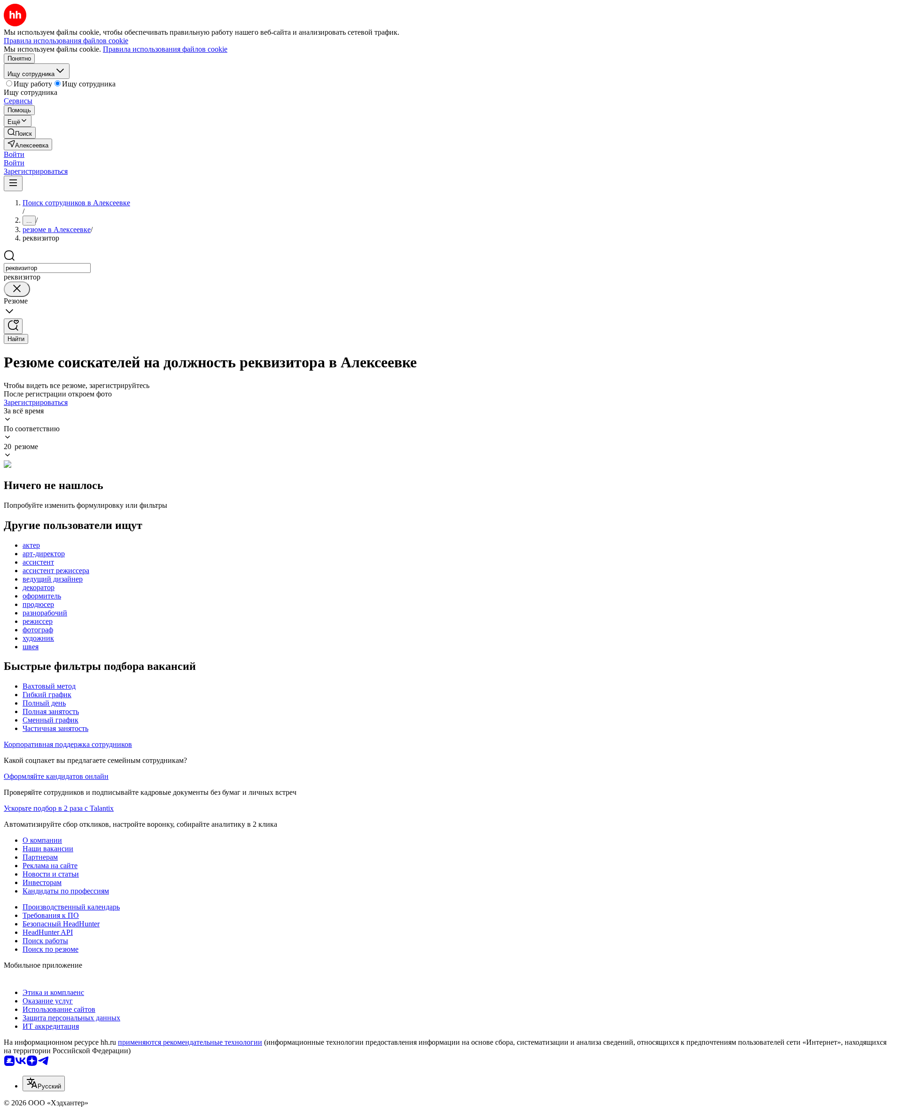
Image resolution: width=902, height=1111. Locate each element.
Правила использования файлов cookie (165, 49)
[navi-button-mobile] (13, 183)
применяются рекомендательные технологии (190, 1042)
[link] (20, 133)
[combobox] (47, 268)
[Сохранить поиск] (13, 326)
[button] (14, 154)
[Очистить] (17, 289)
